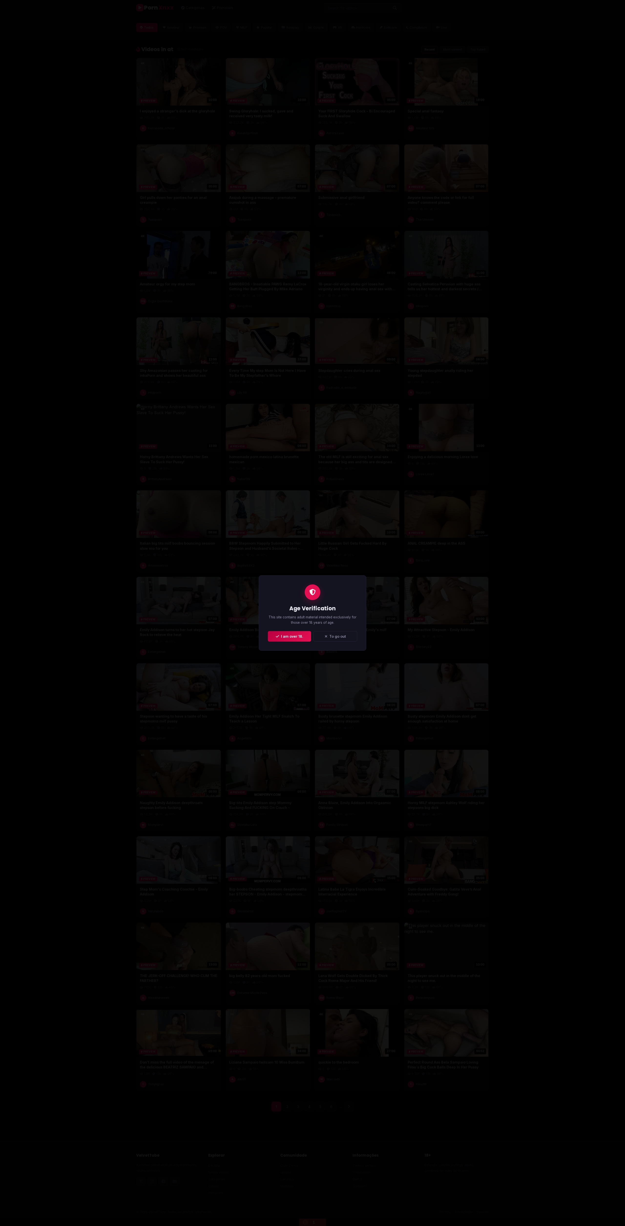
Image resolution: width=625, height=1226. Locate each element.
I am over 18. (291, 636)
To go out (336, 636)
